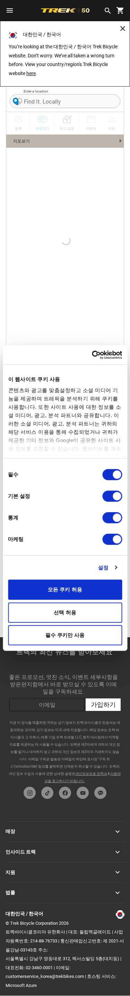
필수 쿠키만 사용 (65, 635)
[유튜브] (83, 793)
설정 (103, 567)
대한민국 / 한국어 (24, 913)
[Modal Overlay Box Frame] (65, 710)
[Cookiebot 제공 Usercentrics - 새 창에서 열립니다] (92, 354)
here (31, 73)
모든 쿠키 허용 (65, 589)
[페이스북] (65, 793)
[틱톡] (47, 793)
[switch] (112, 496)
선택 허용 (65, 612)
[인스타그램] (30, 793)
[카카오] (100, 793)
